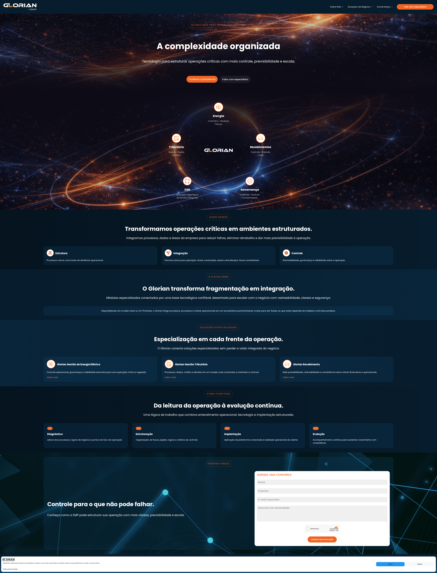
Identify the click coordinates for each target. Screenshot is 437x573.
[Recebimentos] (260, 138)
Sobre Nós (335, 6)
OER (187, 190)
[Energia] (218, 107)
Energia (218, 116)
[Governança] (249, 181)
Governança (383, 6)
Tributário (176, 147)
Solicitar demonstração (322, 539)
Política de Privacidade (10, 569)
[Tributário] (176, 138)
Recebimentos (260, 147)
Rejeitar (419, 564)
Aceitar (390, 564)
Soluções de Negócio (359, 6)
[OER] (187, 181)
